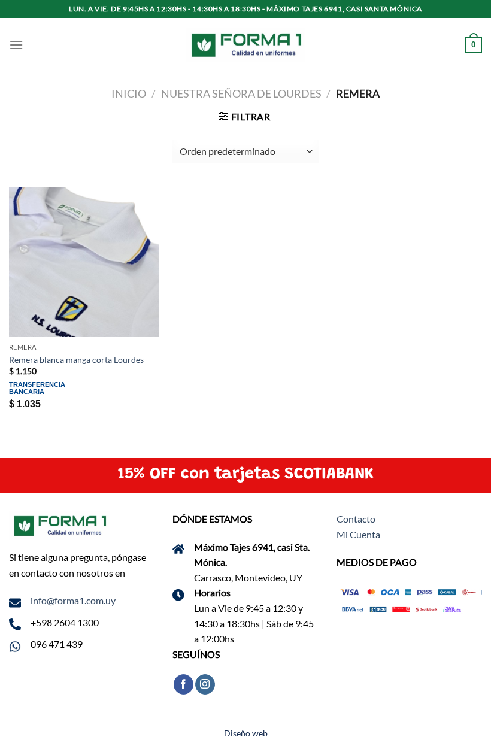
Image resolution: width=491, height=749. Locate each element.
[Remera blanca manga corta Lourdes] (84, 262)
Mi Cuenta (358, 534)
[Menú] (16, 44)
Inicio (128, 93)
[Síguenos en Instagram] (205, 684)
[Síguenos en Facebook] (183, 684)
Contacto (356, 518)
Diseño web (246, 733)
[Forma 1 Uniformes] (245, 45)
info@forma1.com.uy (73, 600)
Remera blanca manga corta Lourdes (76, 359)
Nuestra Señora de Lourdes (241, 93)
